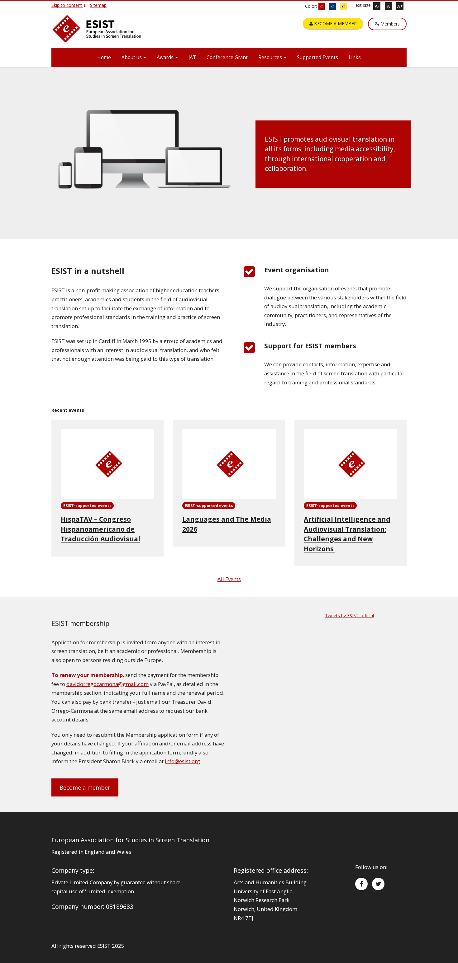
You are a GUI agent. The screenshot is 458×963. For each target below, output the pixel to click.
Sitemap (98, 5)
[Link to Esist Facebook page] (361, 884)
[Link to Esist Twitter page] (378, 884)
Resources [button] (270, 57)
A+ (400, 6)
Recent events (67, 410)
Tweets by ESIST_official (349, 615)
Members (389, 24)
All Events (229, 579)
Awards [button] (166, 57)
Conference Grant (227, 57)
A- (377, 6)
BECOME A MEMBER (335, 23)
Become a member (85, 787)
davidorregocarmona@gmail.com (107, 684)
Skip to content (67, 5)
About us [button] (132, 57)
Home (104, 57)
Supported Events (317, 57)
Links (355, 57)
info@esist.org (182, 761)
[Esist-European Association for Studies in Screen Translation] (98, 31)
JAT (192, 57)
